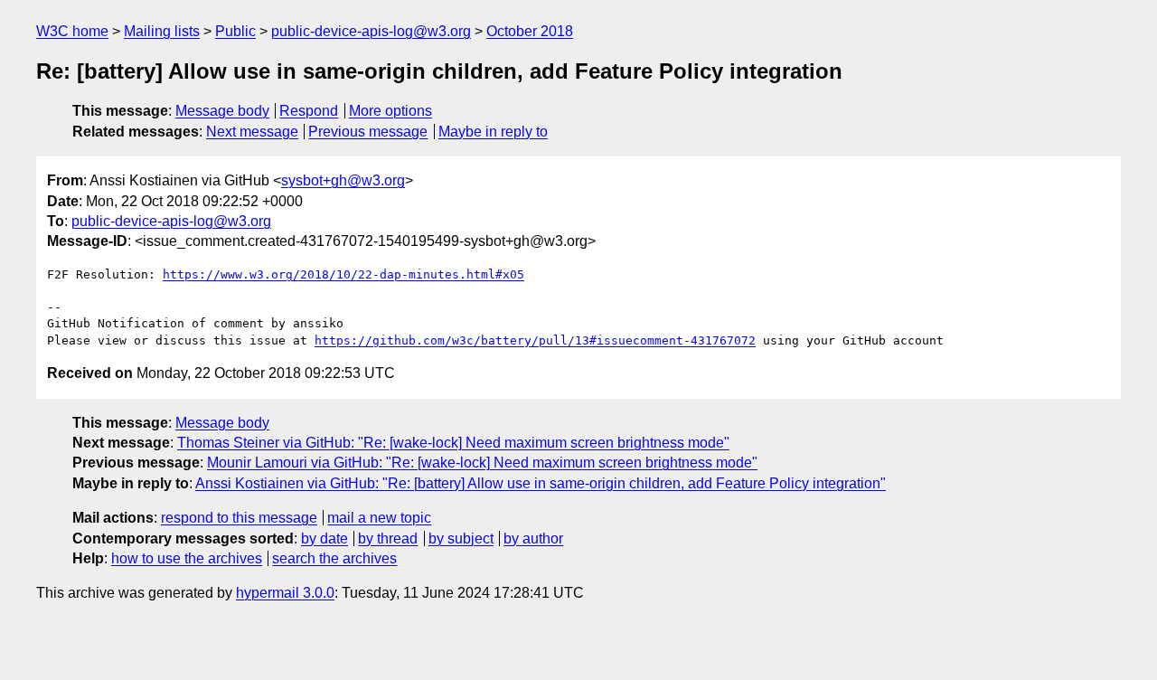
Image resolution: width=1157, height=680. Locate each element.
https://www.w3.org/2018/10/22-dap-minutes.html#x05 (343, 274)
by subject (461, 538)
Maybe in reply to (493, 131)
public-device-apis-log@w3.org (371, 31)
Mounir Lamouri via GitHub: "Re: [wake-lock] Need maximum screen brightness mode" (482, 462)
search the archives (334, 558)
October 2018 (529, 31)
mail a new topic (379, 517)
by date (324, 538)
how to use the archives (186, 558)
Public (235, 31)
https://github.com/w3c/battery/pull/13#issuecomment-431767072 (535, 340)
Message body (222, 110)
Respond (308, 110)
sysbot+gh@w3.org (343, 180)
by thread (388, 538)
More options (390, 110)
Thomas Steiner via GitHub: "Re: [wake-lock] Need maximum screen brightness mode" (453, 442)
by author (533, 538)
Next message (252, 131)
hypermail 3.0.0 (285, 592)
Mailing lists (162, 31)
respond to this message (239, 517)
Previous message (368, 131)
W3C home (72, 31)
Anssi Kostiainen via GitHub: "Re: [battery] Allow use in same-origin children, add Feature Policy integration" (540, 483)
